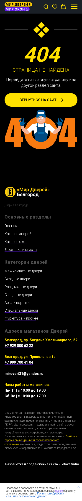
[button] (46, 6)
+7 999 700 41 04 (19, 362)
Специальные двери (21, 310)
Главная (11, 226)
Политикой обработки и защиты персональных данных (35, 495)
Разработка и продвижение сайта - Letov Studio (42, 464)
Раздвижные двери (21, 287)
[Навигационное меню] (74, 7)
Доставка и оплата (21, 249)
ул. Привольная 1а (40, 357)
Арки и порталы (17, 303)
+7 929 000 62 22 (19, 345)
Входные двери (17, 279)
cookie (59, 490)
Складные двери (18, 295)
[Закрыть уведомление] (78, 487)
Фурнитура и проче (20, 318)
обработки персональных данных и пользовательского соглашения (41, 440)
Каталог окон (16, 242)
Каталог (11, 234)
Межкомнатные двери (23, 271)
